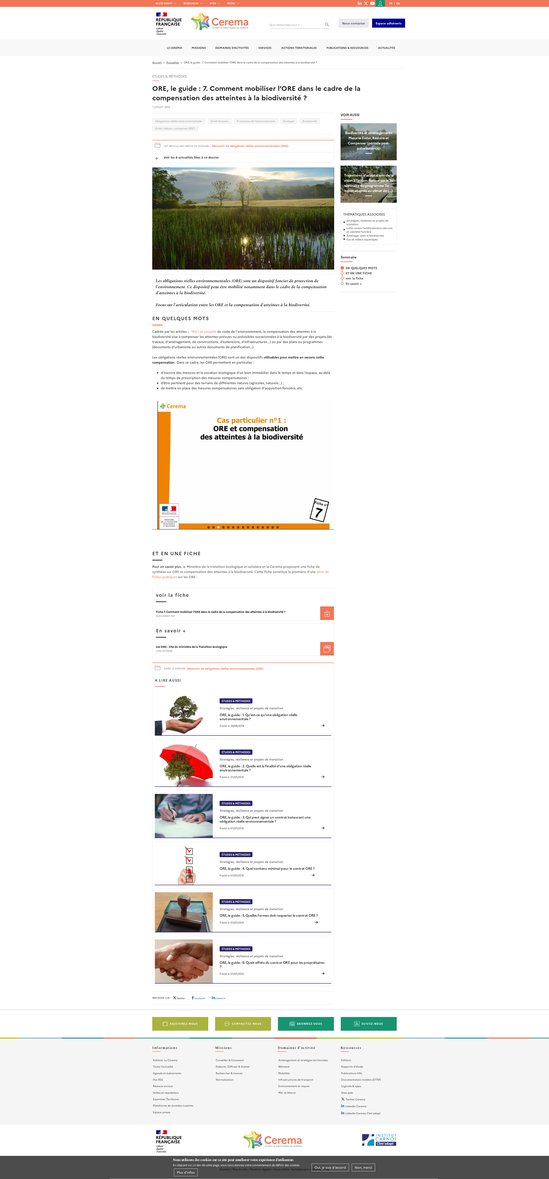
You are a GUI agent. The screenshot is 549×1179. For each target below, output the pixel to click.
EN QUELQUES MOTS (361, 268)
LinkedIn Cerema (355, 1106)
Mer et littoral (287, 1092)
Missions (199, 48)
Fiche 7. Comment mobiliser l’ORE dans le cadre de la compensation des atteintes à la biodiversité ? (220, 612)
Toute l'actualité (163, 1066)
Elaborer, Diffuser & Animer (233, 1066)
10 (253, 527)
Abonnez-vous (309, 1023)
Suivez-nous (372, 1023)
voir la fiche (354, 278)
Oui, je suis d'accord (330, 1167)
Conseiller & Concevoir (230, 1060)
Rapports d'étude (352, 1066)
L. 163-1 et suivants (202, 331)
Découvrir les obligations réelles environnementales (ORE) (250, 146)
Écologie (289, 121)
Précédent (146, 471)
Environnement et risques (293, 1086)
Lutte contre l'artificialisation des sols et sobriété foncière (369, 230)
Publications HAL (351, 1073)
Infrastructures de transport (295, 1079)
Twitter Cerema (355, 1099)
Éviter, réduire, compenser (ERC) (175, 128)
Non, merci (363, 1167)
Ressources (191, 3)
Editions (346, 1060)
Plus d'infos (186, 1172)
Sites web (347, 1092)
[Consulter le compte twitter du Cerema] (366, 3)
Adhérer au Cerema (165, 1060)
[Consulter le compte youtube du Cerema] (372, 3)
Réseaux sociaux (163, 1086)
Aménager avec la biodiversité (365, 235)
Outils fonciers (219, 121)
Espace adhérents (388, 23)
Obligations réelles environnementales (178, 121)
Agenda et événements (167, 1073)
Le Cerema (174, 48)
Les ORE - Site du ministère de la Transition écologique (191, 646)
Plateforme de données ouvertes (173, 1105)
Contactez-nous (247, 1023)
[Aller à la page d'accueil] (217, 18)
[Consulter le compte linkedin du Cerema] (359, 3)
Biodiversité (310, 121)
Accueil (156, 62)
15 (277, 527)
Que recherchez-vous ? (284, 24)
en (398, 3)
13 (268, 527)
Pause (156, 532)
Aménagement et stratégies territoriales (303, 1060)
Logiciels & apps (351, 1086)
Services (265, 48)
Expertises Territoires (166, 1099)
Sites (213, 3)
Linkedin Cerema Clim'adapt (362, 1113)
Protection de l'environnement (256, 121)
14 (272, 527)
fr (390, 3)
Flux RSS (158, 1079)
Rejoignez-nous (184, 1023)
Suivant (340, 471)
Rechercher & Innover (229, 1073)
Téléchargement (327, 613)
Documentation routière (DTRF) (361, 1079)
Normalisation (224, 1079)
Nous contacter (353, 23)
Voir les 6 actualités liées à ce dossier (191, 157)
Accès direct (163, 3)
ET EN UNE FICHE (359, 273)
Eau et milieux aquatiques (362, 239)
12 (263, 527)
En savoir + (354, 283)
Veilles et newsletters (166, 1092)
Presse (231, 3)
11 (258, 527)
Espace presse (161, 1112)
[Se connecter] (380, 3)
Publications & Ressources (347, 48)
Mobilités (284, 1073)
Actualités (386, 48)
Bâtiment (284, 1066)
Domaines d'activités (232, 48)
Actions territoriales (299, 48)
